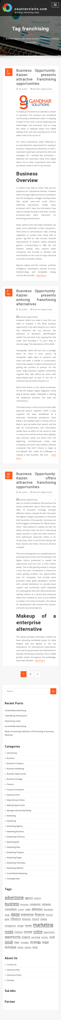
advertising (14, 897)
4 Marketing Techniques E (16, 715)
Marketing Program (15, 852)
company (46, 904)
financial (49, 914)
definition (37, 909)
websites (28, 947)
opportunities (49, 932)
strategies (25, 942)
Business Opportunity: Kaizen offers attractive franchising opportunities (36, 480)
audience (37, 898)
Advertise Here (13, 969)
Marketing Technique (16, 862)
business (12, 903)
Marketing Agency (15, 826)
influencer (26, 919)
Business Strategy (14, 779)
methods (19, 932)
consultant (11, 909)
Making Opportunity (16, 805)
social (9, 942)
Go (53, 691)
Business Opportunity (42, 89)
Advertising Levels (13, 721)
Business (11, 758)
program (26, 936)
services (44, 937)
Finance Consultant (15, 789)
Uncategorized (13, 878)
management (10, 925)
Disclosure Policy (14, 975)
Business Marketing (15, 768)
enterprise (27, 914)
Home (30, 34)
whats (35, 947)
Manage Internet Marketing (19, 810)
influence (16, 918)
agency (29, 897)
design (7, 915)
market (28, 925)
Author (23, 89)
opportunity (13, 937)
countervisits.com (31, 9)
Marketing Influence (16, 836)
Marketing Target (14, 857)
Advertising (12, 753)
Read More (41, 275)
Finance (10, 784)
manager (20, 926)
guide (7, 919)
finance (40, 914)
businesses (24, 904)
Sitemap (10, 980)
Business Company (15, 763)
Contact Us (11, 964)
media (9, 931)
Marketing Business (15, 831)
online (37, 931)
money (28, 931)
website (20, 947)
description (48, 909)
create (27, 909)
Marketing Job (13, 842)
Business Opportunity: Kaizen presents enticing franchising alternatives (36, 297)
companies (35, 904)
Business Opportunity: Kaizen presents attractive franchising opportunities (36, 77)
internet (35, 919)
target (45, 942)
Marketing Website (15, 868)
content (21, 909)
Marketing (11, 815)
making (43, 919)
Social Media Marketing (17, 873)
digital (15, 914)
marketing (43, 925)
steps (16, 942)
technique (10, 947)
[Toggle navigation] (55, 4)
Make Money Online (16, 800)
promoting (36, 937)
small (52, 936)
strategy (35, 942)
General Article (13, 794)
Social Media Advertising (15, 710)
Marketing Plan (13, 847)
